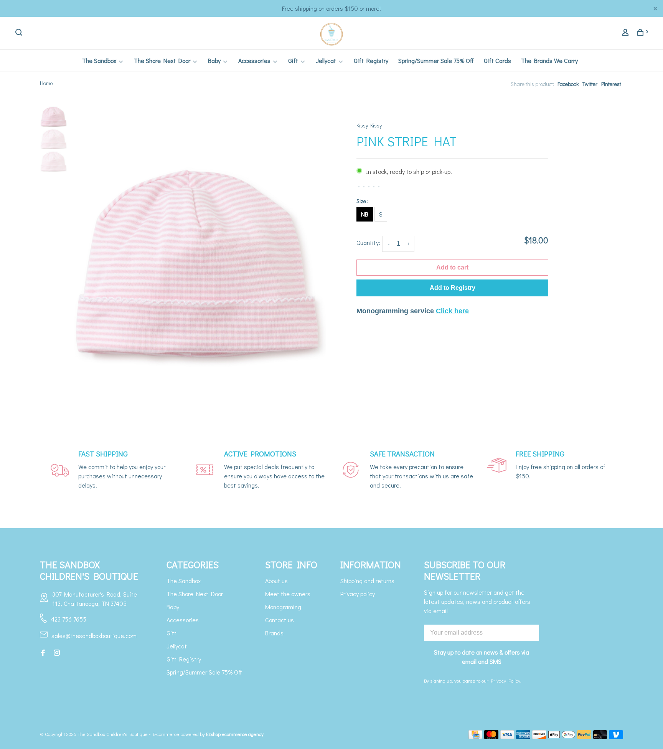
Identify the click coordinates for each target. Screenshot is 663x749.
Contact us (279, 620)
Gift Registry (371, 60)
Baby (214, 60)
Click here (452, 311)
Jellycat (326, 60)
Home (46, 83)
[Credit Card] (475, 736)
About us (276, 581)
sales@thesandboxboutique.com (94, 636)
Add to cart (452, 267)
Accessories (254, 60)
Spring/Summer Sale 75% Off (436, 60)
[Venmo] (616, 736)
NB (364, 214)
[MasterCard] (491, 736)
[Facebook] (43, 653)
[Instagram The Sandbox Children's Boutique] (57, 653)
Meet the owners (287, 594)
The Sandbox (99, 60)
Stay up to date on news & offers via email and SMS (481, 656)
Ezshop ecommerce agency (235, 734)
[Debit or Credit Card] (600, 736)
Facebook (568, 84)
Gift (293, 60)
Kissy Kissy (369, 125)
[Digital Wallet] (561, 736)
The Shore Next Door (162, 60)
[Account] (626, 33)
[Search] (19, 33)
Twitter (589, 84)
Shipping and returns (367, 581)
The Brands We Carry (549, 60)
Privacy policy (357, 594)
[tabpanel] (197, 263)
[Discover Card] (539, 736)
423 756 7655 (68, 619)
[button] (452, 287)
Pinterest (611, 84)
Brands (274, 633)
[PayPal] (584, 736)
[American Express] (523, 736)
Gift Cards (497, 60)
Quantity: (368, 242)
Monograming (283, 607)
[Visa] (507, 736)
